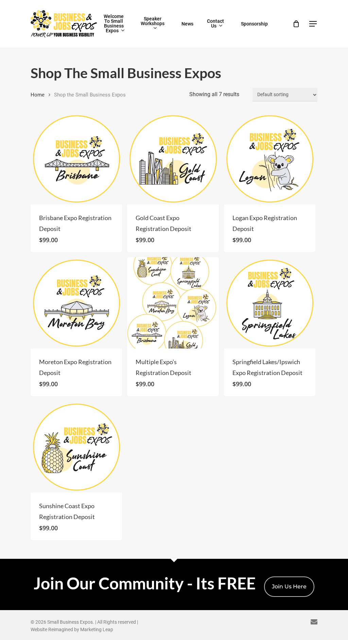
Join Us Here (289, 586)
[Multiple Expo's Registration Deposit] (173, 303)
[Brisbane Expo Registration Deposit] (76, 158)
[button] (313, 24)
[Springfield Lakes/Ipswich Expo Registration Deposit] (269, 303)
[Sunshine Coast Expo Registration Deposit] (76, 447)
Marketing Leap (96, 629)
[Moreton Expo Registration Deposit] (76, 303)
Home (38, 95)
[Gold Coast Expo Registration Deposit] (173, 158)
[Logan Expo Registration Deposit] (269, 158)
